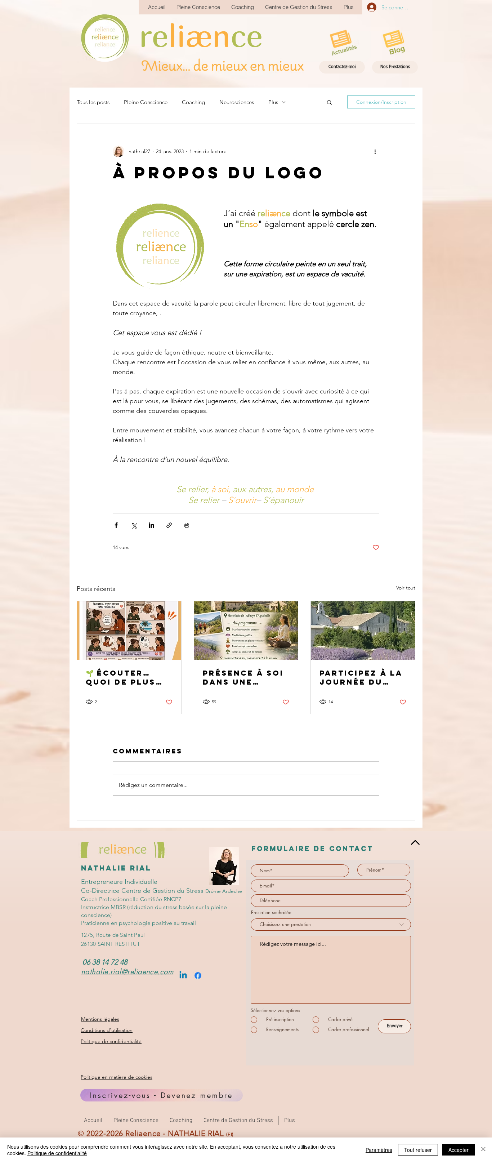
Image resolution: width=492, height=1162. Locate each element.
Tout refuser (418, 1149)
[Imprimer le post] (186, 525)
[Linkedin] (183, 975)
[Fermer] (483, 1149)
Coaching (193, 102)
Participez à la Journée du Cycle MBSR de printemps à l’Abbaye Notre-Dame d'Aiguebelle (361, 677)
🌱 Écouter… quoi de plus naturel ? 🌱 (121, 677)
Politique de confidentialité (57, 1153)
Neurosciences (236, 102)
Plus (273, 102)
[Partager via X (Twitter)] (133, 525)
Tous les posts (93, 102)
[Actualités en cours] (341, 43)
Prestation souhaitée (271, 912)
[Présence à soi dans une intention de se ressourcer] (246, 630)
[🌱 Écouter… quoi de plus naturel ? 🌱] (129, 630)
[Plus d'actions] (375, 151)
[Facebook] (197, 975)
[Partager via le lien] (169, 525)
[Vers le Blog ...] (394, 43)
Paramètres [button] (379, 1149)
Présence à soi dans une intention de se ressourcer (245, 677)
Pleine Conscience (145, 102)
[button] (329, 102)
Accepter (458, 1149)
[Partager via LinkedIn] (151, 525)
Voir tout (405, 587)
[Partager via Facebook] (116, 525)
